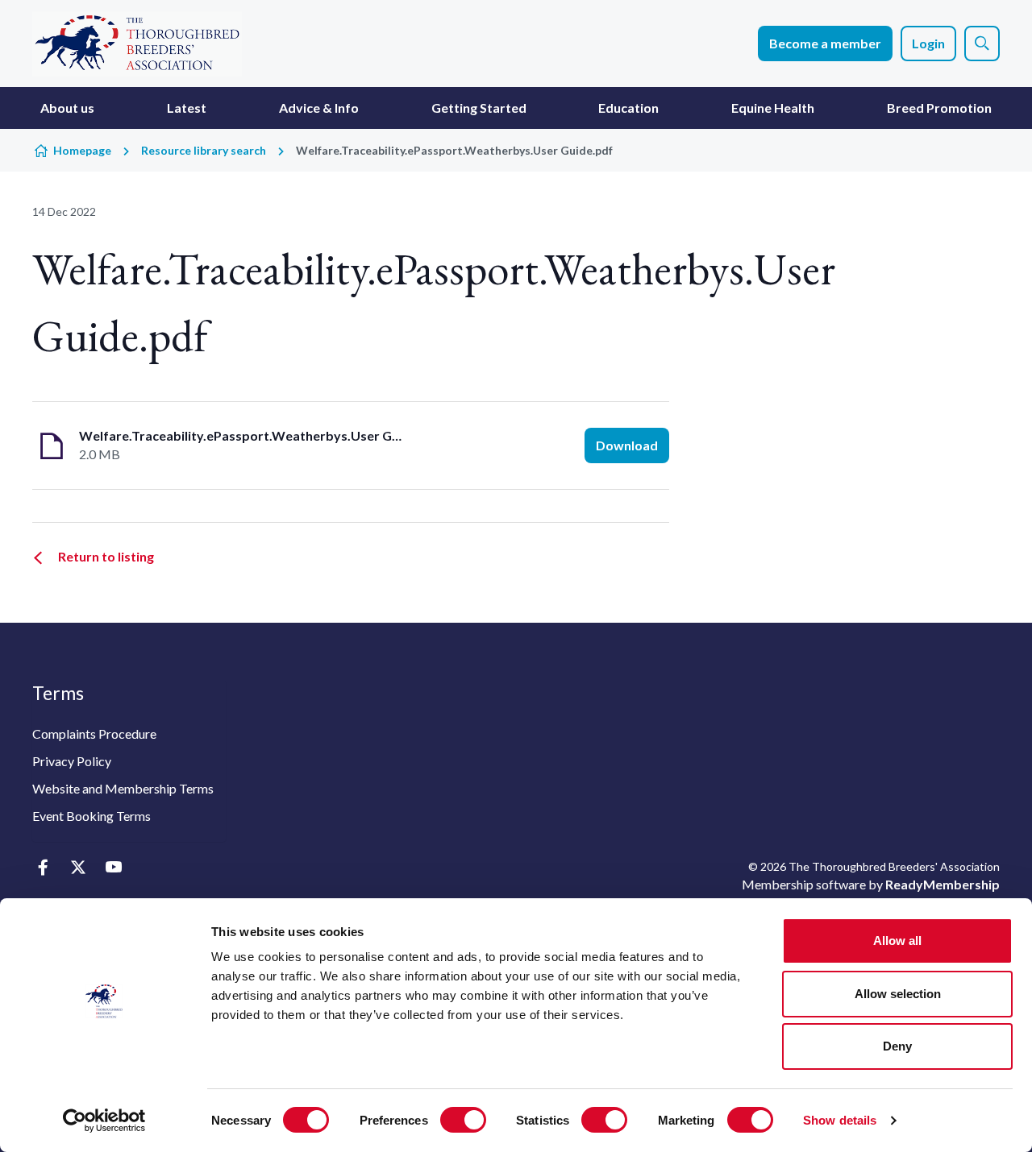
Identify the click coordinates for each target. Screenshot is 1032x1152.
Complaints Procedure (94, 733)
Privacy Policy (71, 761)
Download (627, 445)
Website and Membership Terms (123, 788)
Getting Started (478, 107)
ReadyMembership (942, 884)
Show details (839, 1120)
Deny (897, 1046)
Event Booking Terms (91, 815)
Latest (186, 107)
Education (628, 107)
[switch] (463, 1120)
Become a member (825, 43)
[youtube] (113, 868)
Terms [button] (58, 693)
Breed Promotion (939, 107)
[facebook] (42, 868)
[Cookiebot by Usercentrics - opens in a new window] (104, 1120)
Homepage (82, 150)
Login (928, 43)
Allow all (897, 940)
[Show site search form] (982, 43)
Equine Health (772, 107)
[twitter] (78, 868)
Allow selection (898, 994)
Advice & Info (319, 107)
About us (67, 107)
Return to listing (106, 556)
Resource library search (203, 150)
